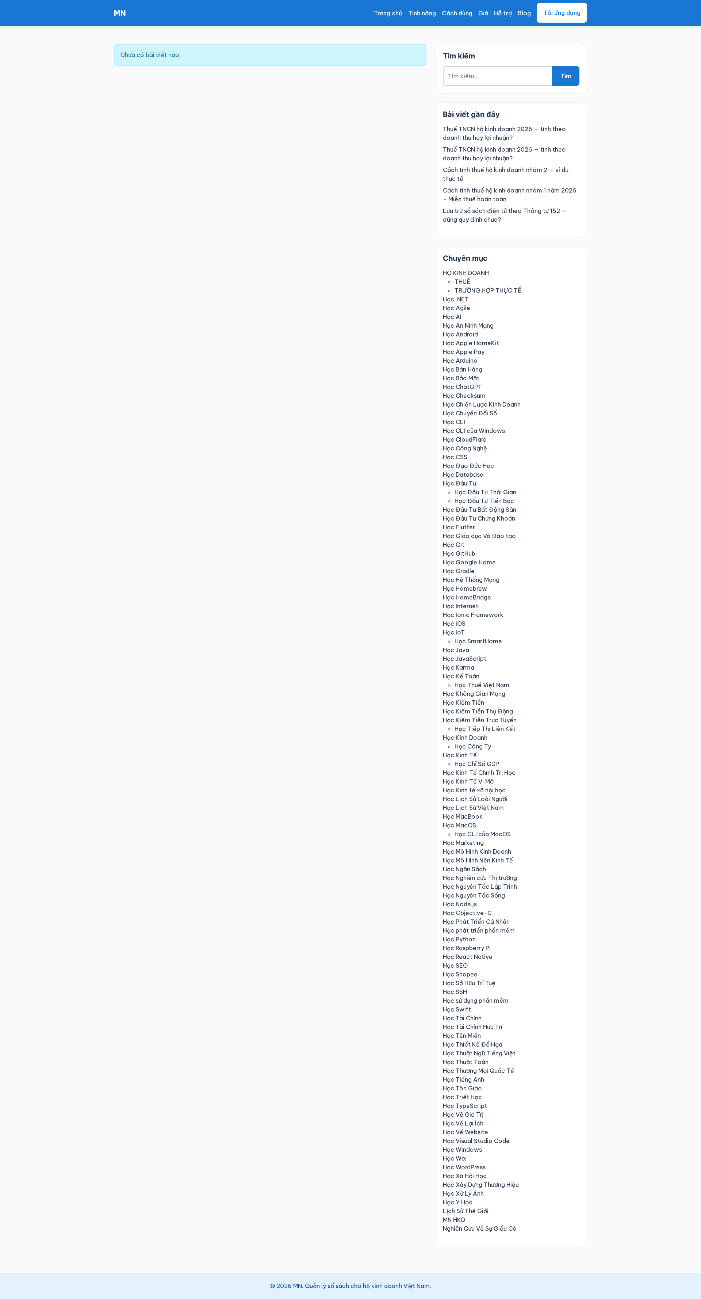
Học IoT (454, 632)
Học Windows (462, 1149)
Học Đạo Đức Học (468, 465)
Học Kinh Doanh (465, 737)
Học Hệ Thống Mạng (471, 579)
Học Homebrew (465, 588)
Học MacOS (459, 825)
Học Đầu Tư (459, 483)
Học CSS (455, 457)
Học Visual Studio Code (476, 1140)
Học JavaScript (464, 658)
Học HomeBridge (467, 597)
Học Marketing (463, 842)
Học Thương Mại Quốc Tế (478, 1070)
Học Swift (457, 1009)
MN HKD (454, 1219)
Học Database (463, 474)
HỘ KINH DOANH (466, 273)
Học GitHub (459, 553)
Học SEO (455, 965)
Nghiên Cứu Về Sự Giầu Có (480, 1228)
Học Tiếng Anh (463, 1079)
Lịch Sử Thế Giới (466, 1211)
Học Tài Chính (462, 1018)
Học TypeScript (465, 1105)
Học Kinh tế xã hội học (474, 790)
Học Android (460, 334)
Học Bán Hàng (462, 369)
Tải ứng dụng (562, 12)
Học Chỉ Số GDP (477, 763)
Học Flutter (459, 527)
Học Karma (458, 667)
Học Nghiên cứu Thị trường (480, 877)
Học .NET (456, 299)
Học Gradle (459, 571)
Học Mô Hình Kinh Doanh (477, 851)
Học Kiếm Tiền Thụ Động (478, 711)
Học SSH (455, 991)
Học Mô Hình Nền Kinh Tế (478, 860)
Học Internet (460, 606)
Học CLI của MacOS (483, 834)
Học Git (453, 544)
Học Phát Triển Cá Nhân (476, 921)
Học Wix (454, 1158)
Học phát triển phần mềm (479, 930)
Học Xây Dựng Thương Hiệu (481, 1184)
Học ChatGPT (462, 387)
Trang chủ (388, 13)
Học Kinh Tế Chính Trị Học (479, 772)
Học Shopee (460, 974)
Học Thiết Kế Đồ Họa (472, 1044)
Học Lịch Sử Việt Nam (473, 807)
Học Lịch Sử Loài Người (475, 799)
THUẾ (462, 281)
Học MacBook (463, 816)
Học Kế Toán (461, 676)
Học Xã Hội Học (465, 1176)
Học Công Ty (473, 746)
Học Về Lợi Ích (463, 1123)
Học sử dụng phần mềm (476, 1000)
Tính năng (422, 13)
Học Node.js (460, 904)
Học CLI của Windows (474, 430)
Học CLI (454, 422)
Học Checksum (464, 395)
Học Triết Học (462, 1097)
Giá (483, 13)
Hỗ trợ (503, 13)
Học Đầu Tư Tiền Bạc (484, 500)
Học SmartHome (478, 641)
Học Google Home (469, 562)
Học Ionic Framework (473, 614)
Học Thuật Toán (466, 1062)
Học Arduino (460, 360)
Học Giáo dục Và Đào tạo (479, 536)
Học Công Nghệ (465, 448)
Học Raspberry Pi (467, 948)
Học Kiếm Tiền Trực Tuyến (480, 720)
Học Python (459, 939)
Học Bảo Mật (461, 378)
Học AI (452, 316)
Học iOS (454, 623)
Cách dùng (457, 13)
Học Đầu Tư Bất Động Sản (479, 509)
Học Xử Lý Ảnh (463, 1193)
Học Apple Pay (463, 351)
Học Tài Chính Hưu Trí (472, 1027)
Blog (524, 13)
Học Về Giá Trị (463, 1114)
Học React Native (468, 956)
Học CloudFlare (465, 439)
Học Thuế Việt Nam (482, 685)
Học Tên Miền (462, 1035)
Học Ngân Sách (464, 869)
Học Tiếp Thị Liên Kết (485, 728)
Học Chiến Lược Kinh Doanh (482, 404)
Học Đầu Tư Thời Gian (485, 492)
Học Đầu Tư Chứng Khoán (479, 518)
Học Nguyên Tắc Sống (474, 895)
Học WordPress (464, 1167)
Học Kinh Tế (460, 755)
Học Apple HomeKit (471, 343)
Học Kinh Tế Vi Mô (468, 781)
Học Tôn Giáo (462, 1088)
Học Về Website (465, 1132)
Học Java (456, 650)
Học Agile (456, 308)
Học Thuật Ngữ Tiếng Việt (479, 1053)
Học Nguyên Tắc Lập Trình (480, 886)
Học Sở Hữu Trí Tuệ (469, 983)
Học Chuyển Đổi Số (470, 413)
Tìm (565, 76)
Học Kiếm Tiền (463, 702)
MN (120, 13)
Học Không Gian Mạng (474, 693)
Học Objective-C (467, 913)
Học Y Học (457, 1202)
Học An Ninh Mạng (468, 325)
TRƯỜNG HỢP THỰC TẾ (488, 290)
